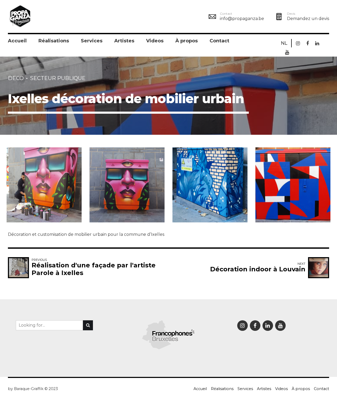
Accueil (17, 41)
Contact (219, 41)
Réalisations (53, 41)
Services (91, 41)
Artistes (124, 41)
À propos (186, 41)
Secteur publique (58, 78)
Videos (154, 41)
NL (284, 43)
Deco (16, 78)
